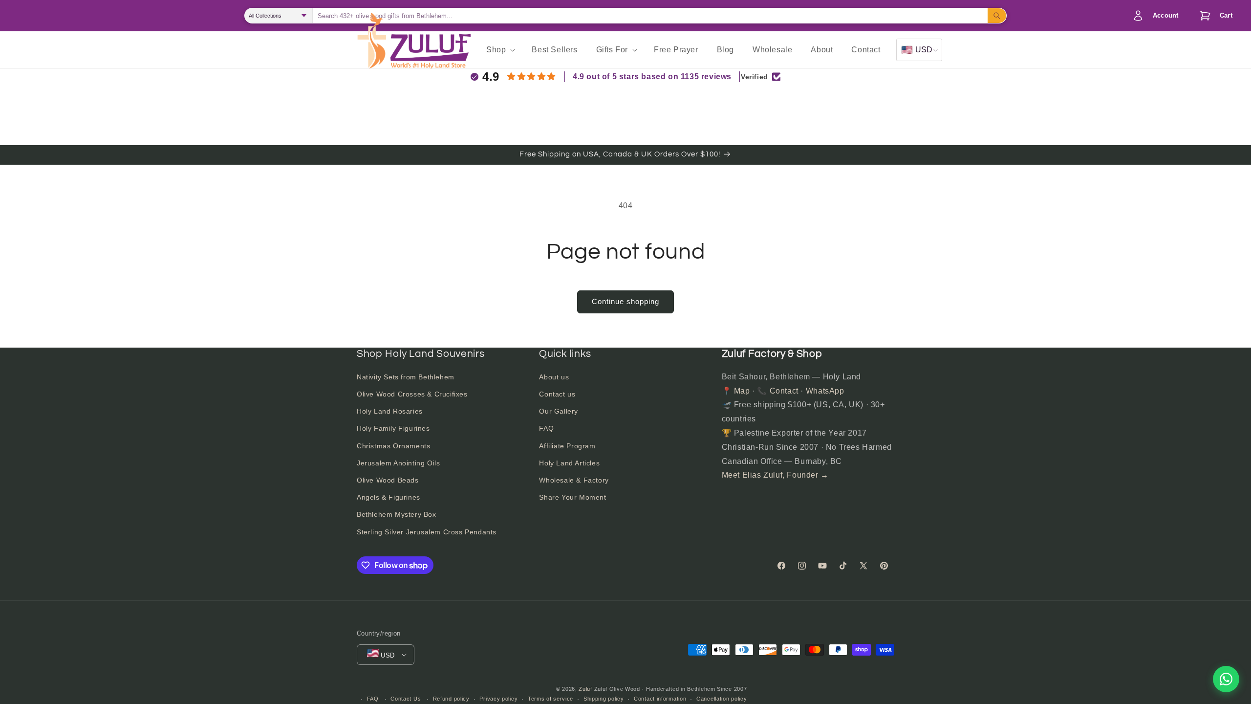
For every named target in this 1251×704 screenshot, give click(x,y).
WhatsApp (825, 391)
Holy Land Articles (569, 463)
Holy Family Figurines (393, 428)
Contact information (660, 699)
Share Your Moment (572, 497)
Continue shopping (625, 301)
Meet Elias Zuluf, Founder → (775, 475)
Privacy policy (498, 699)
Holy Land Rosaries (390, 411)
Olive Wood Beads (388, 480)
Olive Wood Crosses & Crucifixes (412, 394)
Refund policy (451, 699)
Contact (784, 391)
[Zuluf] (430, 51)
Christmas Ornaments (393, 446)
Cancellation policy (721, 699)
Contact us (557, 394)
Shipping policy (603, 699)
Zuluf (585, 689)
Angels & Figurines (388, 497)
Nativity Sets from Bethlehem (405, 377)
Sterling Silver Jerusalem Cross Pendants (426, 532)
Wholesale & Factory (573, 480)
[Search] (997, 15)
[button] (1213, 15)
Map (742, 391)
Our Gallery (558, 411)
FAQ (546, 428)
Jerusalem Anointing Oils (398, 463)
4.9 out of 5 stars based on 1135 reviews (652, 76)
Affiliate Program (567, 446)
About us (554, 377)
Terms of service (550, 699)
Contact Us (405, 699)
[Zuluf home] (371, 49)
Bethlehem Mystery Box (396, 514)
